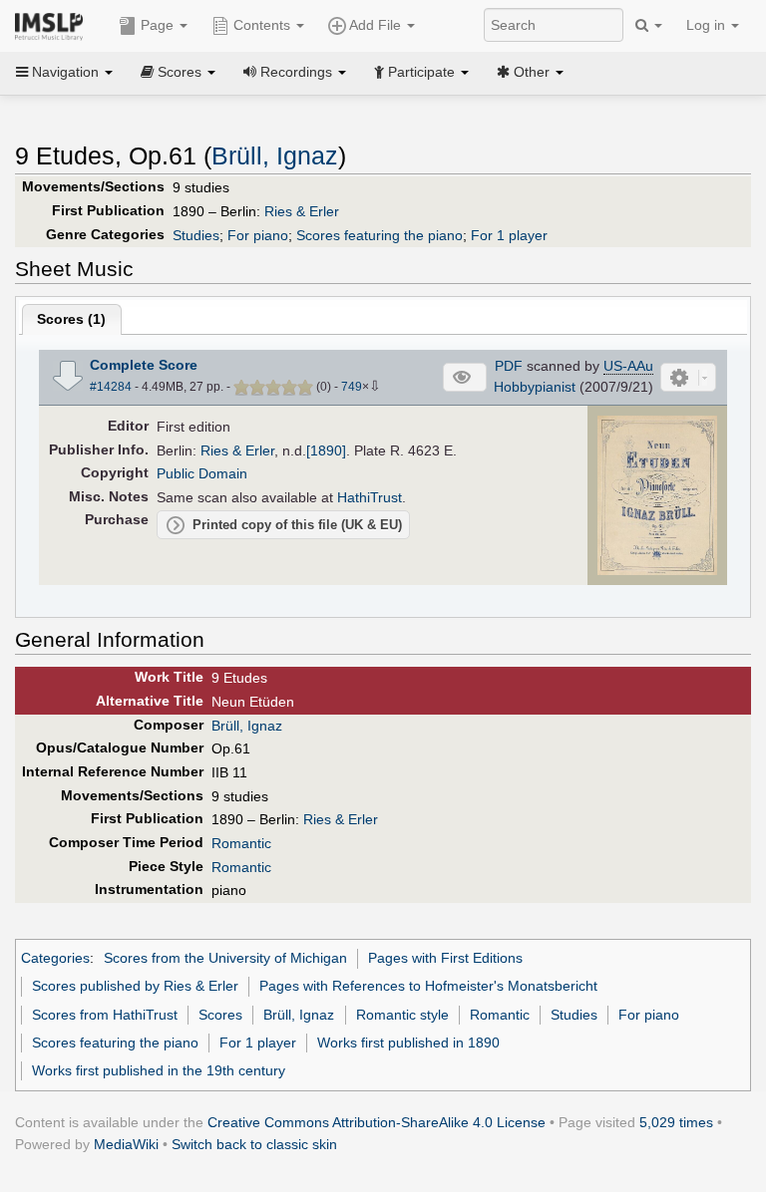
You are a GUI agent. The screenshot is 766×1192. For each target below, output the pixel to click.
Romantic (241, 843)
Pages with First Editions (445, 958)
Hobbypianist (534, 387)
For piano (257, 235)
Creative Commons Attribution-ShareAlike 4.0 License (376, 1122)
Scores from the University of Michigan (225, 958)
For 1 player (509, 235)
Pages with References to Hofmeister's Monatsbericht (428, 986)
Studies (196, 235)
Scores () (71, 319)
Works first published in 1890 (408, 1042)
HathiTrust (369, 497)
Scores (220, 1015)
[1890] (326, 450)
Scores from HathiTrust (105, 1015)
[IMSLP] (53, 25)
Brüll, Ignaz (274, 156)
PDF (509, 366)
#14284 (111, 387)
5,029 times (676, 1122)
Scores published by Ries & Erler (135, 986)
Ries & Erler (301, 211)
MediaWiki (126, 1144)
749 (351, 387)
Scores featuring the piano (379, 235)
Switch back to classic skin (254, 1144)
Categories (55, 958)
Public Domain (202, 473)
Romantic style (402, 1015)
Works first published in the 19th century (158, 1070)
